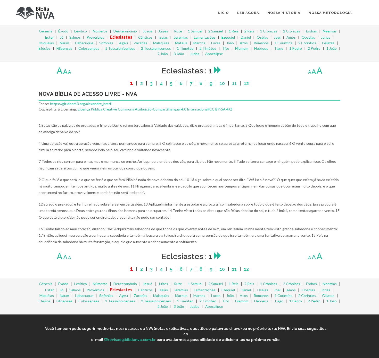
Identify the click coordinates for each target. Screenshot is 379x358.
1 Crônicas (268, 31)
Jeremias (181, 37)
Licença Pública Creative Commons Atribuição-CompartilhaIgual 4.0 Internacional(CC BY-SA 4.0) (155, 109)
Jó (61, 37)
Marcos (199, 43)
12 (246, 83)
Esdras (311, 31)
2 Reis (249, 31)
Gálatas (328, 43)
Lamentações (205, 37)
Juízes (163, 31)
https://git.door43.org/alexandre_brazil (81, 103)
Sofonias (106, 43)
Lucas (215, 43)
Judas (194, 54)
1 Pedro (295, 48)
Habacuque (84, 43)
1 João (331, 48)
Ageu (123, 43)
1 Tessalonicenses (120, 48)
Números (100, 31)
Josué (147, 31)
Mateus (181, 43)
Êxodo (63, 31)
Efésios (45, 48)
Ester (49, 37)
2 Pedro (314, 48)
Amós (291, 37)
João (230, 43)
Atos (244, 43)
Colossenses (88, 48)
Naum (64, 43)
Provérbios (95, 37)
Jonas (325, 37)
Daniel (246, 37)
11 (234, 83)
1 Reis (233, 31)
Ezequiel (228, 37)
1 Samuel (195, 31)
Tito (225, 48)
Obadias (308, 37)
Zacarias (140, 43)
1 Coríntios (283, 43)
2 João (163, 54)
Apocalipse (214, 54)
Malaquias (161, 43)
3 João (179, 54)
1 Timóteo (185, 48)
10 (222, 83)
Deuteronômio (125, 31)
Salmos (75, 37)
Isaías (163, 37)
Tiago (278, 48)
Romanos (261, 43)
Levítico (80, 31)
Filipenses (64, 48)
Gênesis (45, 31)
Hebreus (261, 48)
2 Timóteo (208, 48)
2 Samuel (215, 31)
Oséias (262, 37)
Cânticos (145, 37)
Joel (277, 37)
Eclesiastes (121, 37)
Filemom (241, 48)
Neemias (330, 31)
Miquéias (46, 43)
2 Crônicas (291, 31)
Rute (178, 31)
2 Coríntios (307, 43)
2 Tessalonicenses (156, 48)
